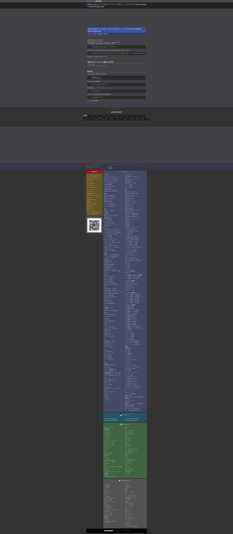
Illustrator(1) (86, 117)
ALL (89, 115)
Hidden (85, 115)
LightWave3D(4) (101, 117)
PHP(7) (126, 117)
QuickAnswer (90, 1)
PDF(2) (122, 117)
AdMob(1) (98, 115)
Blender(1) (110, 115)
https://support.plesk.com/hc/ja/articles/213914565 (97, 65)
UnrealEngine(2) (96, 119)
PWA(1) (131, 117)
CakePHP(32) (126, 115)
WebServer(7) (112, 119)
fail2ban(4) (137, 119)
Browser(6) (116, 115)
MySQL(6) (112, 117)
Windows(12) (118, 119)
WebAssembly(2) (104, 119)
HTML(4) (142, 115)
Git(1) (138, 115)
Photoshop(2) (137, 117)
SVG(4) (89, 119)
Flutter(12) (133, 115)
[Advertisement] (116, 17)
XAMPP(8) (125, 119)
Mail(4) (107, 117)
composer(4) (131, 119)
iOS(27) (142, 119)
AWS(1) (93, 115)
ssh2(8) (147, 119)
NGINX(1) (117, 117)
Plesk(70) (143, 117)
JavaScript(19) (93, 117)
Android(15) (104, 115)
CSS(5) (121, 115)
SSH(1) (85, 119)
